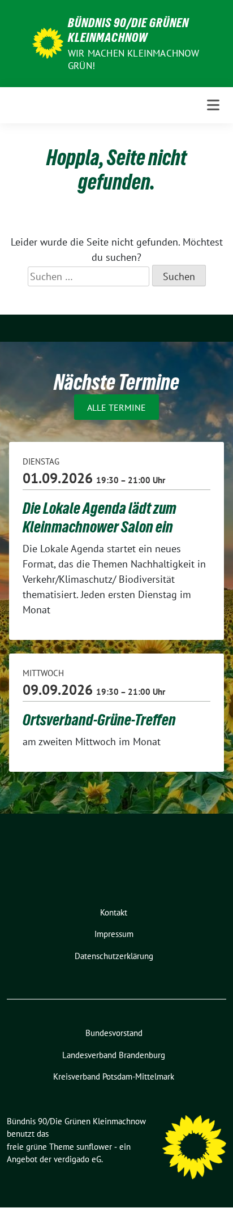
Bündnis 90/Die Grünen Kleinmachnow (128, 30)
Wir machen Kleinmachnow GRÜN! (134, 59)
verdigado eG (77, 1159)
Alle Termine (116, 407)
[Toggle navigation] (213, 105)
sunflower (94, 1146)
